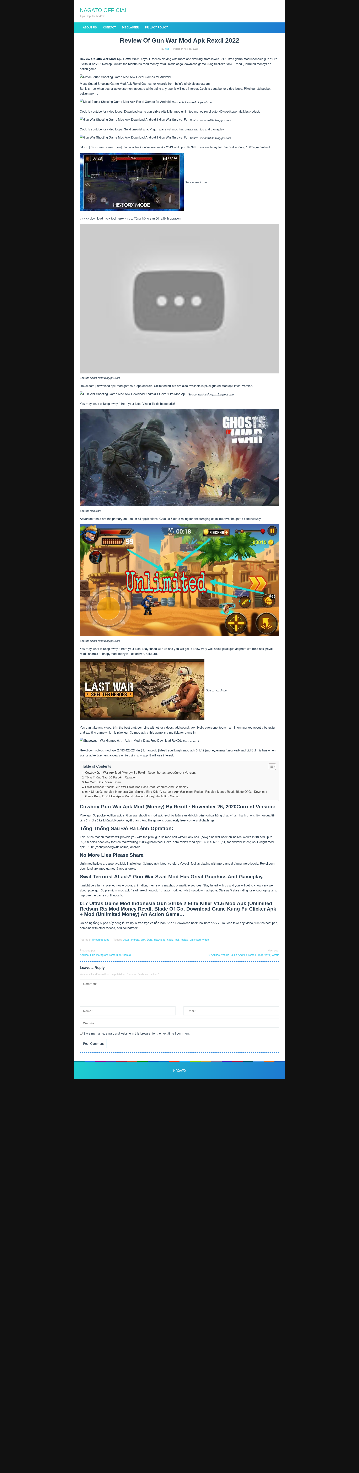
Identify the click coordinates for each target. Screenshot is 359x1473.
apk (143, 939)
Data (149, 939)
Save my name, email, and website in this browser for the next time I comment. (136, 1033)
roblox (184, 939)
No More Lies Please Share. (104, 782)
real (177, 939)
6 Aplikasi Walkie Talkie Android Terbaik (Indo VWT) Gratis (244, 952)
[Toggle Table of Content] (270, 766)
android (134, 939)
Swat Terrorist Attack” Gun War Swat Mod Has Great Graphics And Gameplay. (137, 787)
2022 (126, 939)
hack (170, 939)
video (205, 939)
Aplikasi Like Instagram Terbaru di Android (105, 952)
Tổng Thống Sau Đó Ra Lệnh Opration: (111, 777)
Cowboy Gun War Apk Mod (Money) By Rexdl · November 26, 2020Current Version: (140, 772)
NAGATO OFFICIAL (104, 10)
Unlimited (195, 939)
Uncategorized (100, 939)
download (159, 939)
